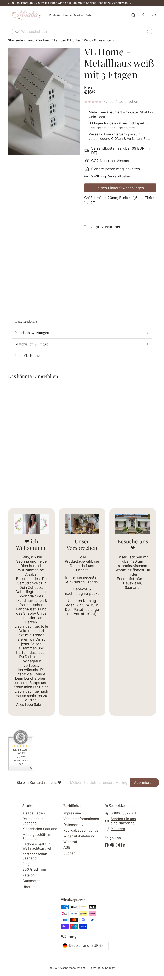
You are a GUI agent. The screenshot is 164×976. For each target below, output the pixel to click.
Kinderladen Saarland (39, 829)
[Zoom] (44, 101)
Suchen (69, 853)
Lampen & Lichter (67, 40)
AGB (66, 847)
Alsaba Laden (33, 813)
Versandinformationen (81, 819)
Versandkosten (119, 176)
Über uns (29, 887)
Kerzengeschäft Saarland (34, 856)
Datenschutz (73, 825)
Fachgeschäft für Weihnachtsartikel (36, 846)
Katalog (28, 875)
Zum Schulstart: (18, 2)
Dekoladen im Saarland (33, 821)
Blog (25, 864)
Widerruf (70, 842)
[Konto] (143, 15)
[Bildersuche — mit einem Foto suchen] (147, 31)
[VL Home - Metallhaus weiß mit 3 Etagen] (120, 249)
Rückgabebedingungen (82, 830)
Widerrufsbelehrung (79, 836)
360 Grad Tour (34, 869)
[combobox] (82, 31)
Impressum (72, 813)
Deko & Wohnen (38, 40)
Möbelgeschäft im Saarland (36, 837)
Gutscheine (31, 881)
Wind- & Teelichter (98, 40)
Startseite (15, 40)
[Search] (17, 31)
